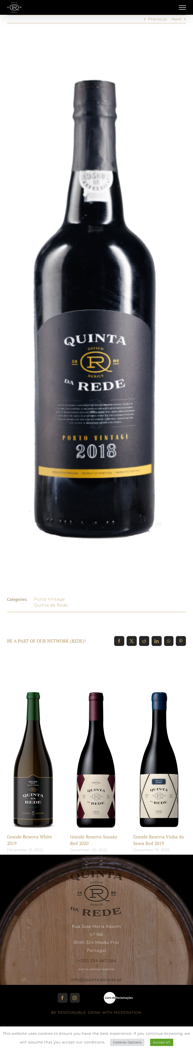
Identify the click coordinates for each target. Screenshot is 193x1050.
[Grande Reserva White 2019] (33, 755)
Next (177, 19)
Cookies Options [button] (127, 1042)
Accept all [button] (161, 1042)
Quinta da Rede (51, 605)
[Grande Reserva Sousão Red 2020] (96, 755)
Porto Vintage (49, 599)
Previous (157, 19)
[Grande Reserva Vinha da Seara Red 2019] (159, 755)
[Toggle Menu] (182, 7)
